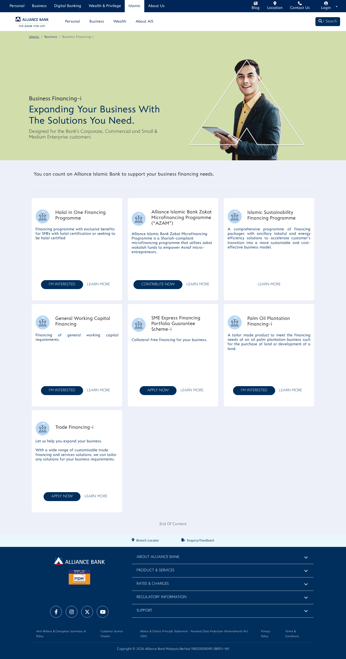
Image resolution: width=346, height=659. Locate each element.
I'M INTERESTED (62, 284)
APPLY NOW (158, 390)
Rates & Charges (153, 584)
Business (39, 6)
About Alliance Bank (158, 557)
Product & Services (155, 570)
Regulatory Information (161, 597)
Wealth (119, 21)
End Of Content (173, 524)
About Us (156, 6)
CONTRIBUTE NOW (158, 284)
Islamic (135, 6)
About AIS (144, 21)
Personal (17, 6)
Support (144, 610)
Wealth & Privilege (105, 6)
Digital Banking (67, 6)
